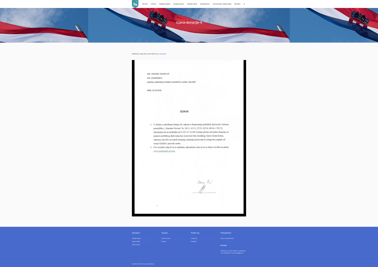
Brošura (163, 241)
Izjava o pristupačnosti (227, 238)
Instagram (194, 241)
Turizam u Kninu (165, 238)
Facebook (194, 238)
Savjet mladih (136, 241)
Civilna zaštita (136, 245)
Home (183, 40)
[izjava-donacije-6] (189, 138)
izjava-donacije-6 (161, 54)
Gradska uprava (136, 238)
